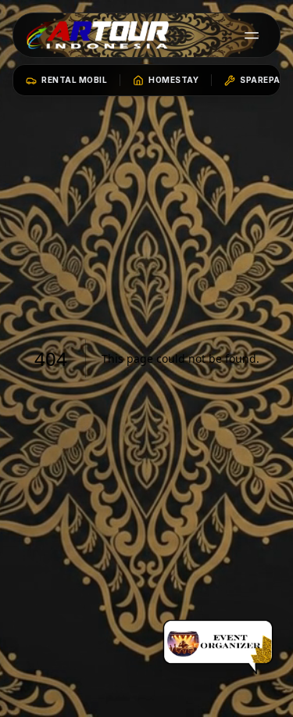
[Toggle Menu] (251, 35)
